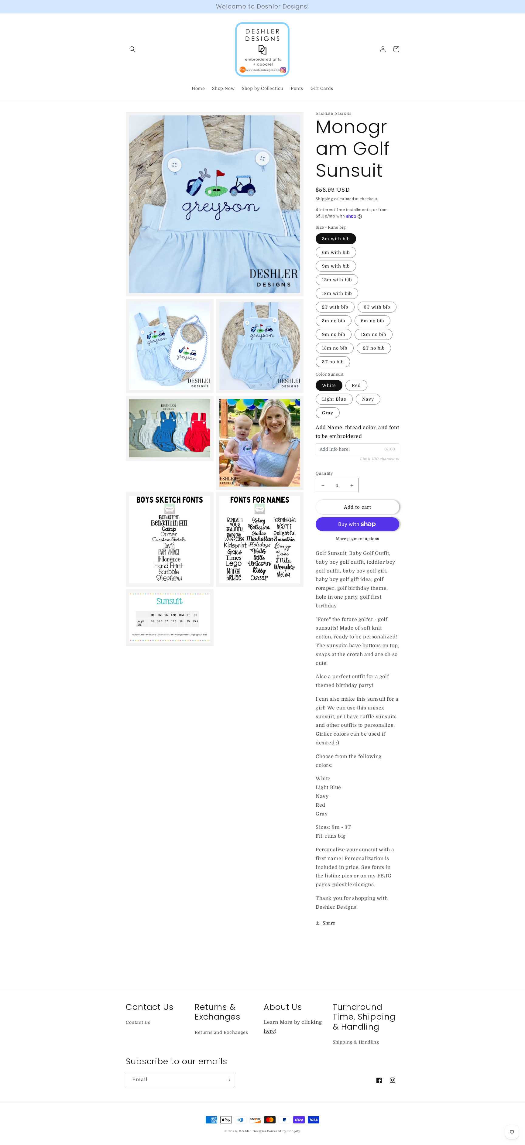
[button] (132, 49)
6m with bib (336, 252)
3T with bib (377, 307)
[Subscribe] (228, 1080)
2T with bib (335, 307)
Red (356, 385)
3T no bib (333, 361)
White (329, 385)
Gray (327, 412)
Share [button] (329, 923)
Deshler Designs (252, 1131)
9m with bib (336, 266)
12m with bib (337, 279)
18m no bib (334, 348)
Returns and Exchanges (221, 1032)
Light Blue (334, 399)
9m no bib (333, 334)
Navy (368, 399)
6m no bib (372, 320)
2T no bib (374, 348)
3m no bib (333, 320)
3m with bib (336, 238)
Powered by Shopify (283, 1131)
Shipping (324, 199)
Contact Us (138, 1022)
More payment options (357, 539)
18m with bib (337, 293)
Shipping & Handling (356, 1042)
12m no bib (373, 334)
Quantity (324, 473)
